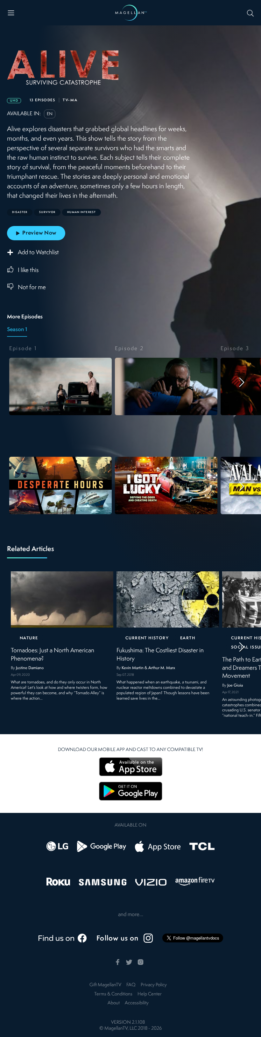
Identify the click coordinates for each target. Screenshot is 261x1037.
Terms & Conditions (113, 994)
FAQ (131, 985)
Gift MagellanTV (105, 985)
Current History (147, 638)
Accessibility (137, 1003)
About (114, 1003)
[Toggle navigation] (11, 13)
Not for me (32, 287)
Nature (29, 638)
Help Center (150, 994)
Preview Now (39, 233)
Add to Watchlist (38, 253)
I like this (28, 270)
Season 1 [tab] (17, 329)
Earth (187, 638)
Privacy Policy (154, 985)
